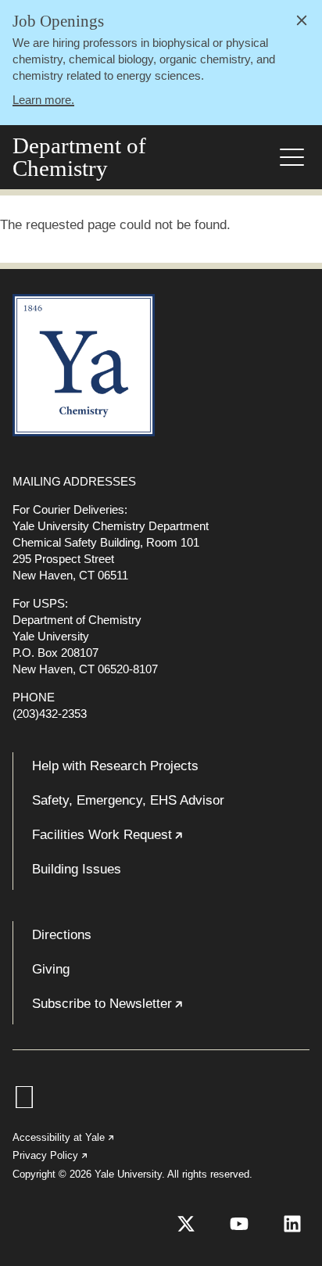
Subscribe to (155, 1010)
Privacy (51, 1155)
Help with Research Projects (115, 766)
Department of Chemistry (79, 157)
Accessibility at (64, 1137)
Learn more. (43, 99)
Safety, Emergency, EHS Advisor (128, 800)
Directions (61, 934)
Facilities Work (155, 841)
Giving (51, 969)
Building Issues (76, 869)
